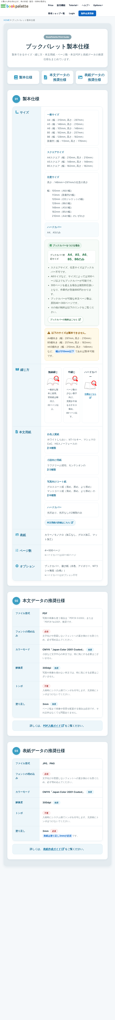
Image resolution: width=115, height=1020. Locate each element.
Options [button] (97, 5)
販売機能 (61, 5)
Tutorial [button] (73, 5)
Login (72, 13)
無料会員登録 (87, 13)
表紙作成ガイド (52, 849)
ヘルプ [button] (85, 5)
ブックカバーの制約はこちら (63, 319)
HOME (7, 20)
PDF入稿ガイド (52, 725)
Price (50, 5)
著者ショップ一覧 (56, 13)
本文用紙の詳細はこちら (58, 522)
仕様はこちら (90, 394)
